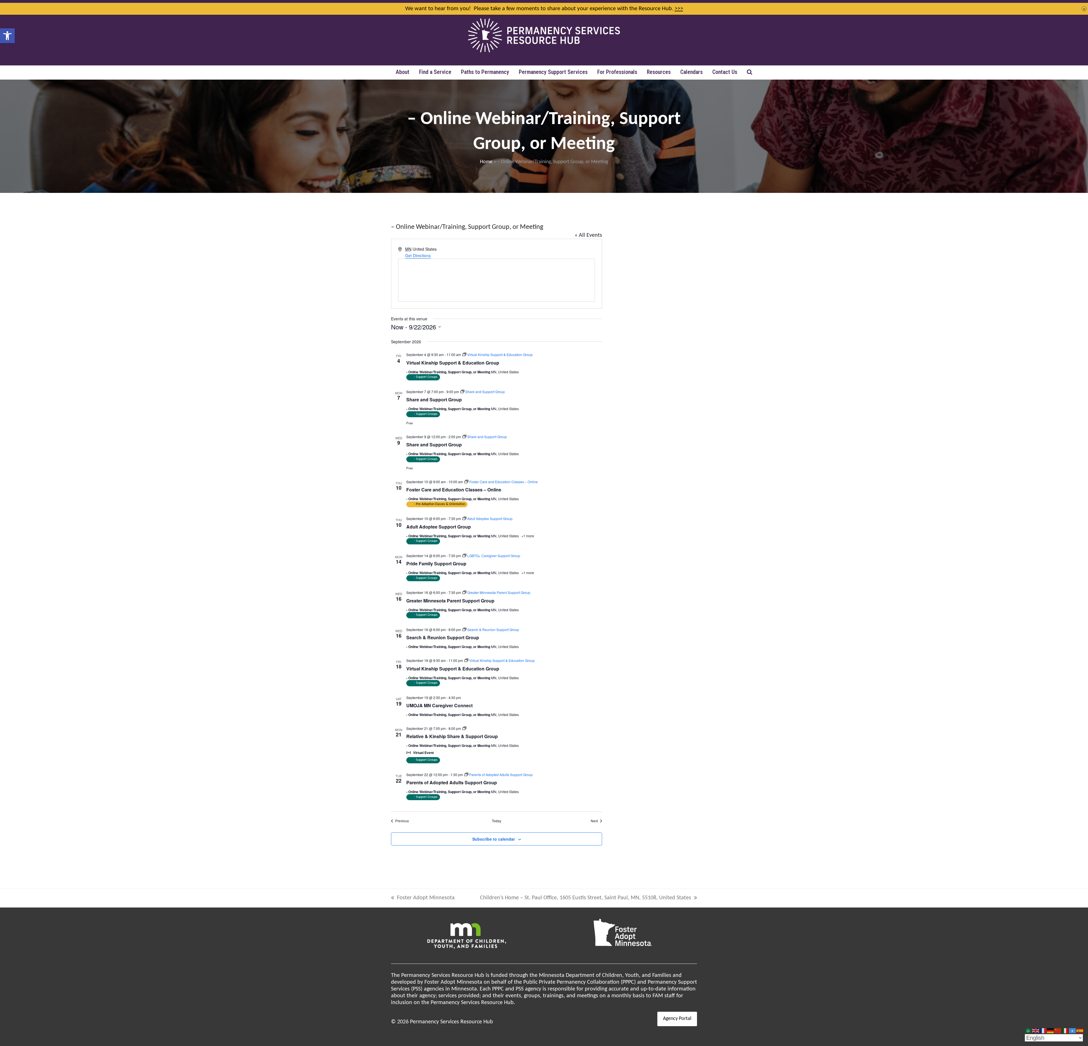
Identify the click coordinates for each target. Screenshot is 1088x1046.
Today (496, 821)
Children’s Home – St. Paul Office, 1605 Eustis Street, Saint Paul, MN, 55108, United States (585, 898)
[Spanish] (1080, 1031)
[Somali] (1072, 1031)
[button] (7, 35)
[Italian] (1065, 1031)
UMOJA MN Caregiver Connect (439, 705)
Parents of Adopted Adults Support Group (451, 782)
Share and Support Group (434, 399)
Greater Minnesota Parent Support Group (450, 600)
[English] (1036, 1031)
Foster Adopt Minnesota (423, 898)
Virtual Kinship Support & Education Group (452, 362)
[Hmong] (1058, 1031)
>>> (679, 9)
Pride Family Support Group (436, 563)
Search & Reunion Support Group (442, 637)
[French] (1043, 1031)
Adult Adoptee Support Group (438, 526)
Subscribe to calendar (493, 839)
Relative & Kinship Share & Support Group (452, 736)
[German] (1050, 1031)
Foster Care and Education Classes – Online (453, 489)
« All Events (588, 235)
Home (486, 162)
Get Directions (418, 255)
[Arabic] (1028, 1031)
